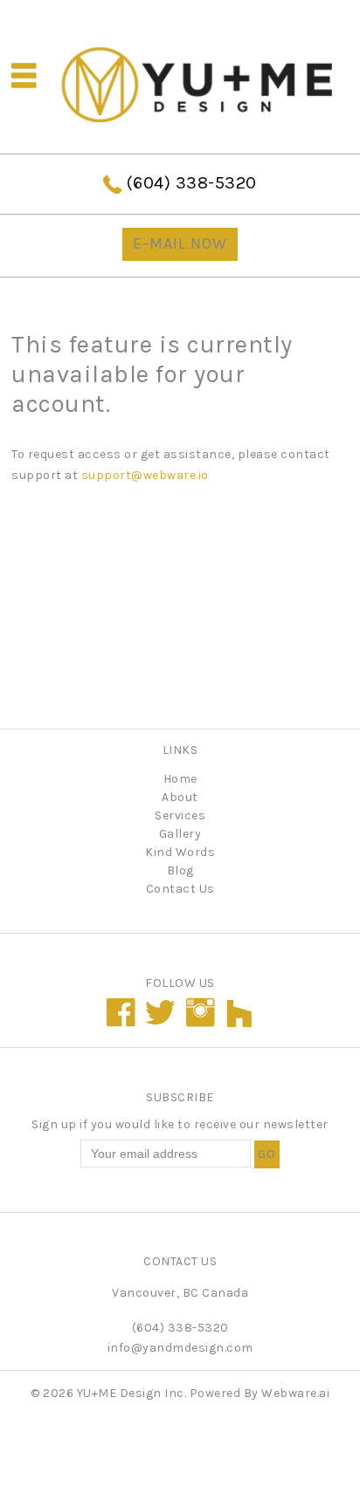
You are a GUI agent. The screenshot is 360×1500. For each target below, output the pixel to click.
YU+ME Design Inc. (132, 1393)
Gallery (180, 833)
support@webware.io (145, 475)
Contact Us (180, 888)
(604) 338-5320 (192, 183)
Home (180, 778)
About (180, 797)
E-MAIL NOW (180, 243)
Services (180, 815)
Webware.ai (295, 1393)
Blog (180, 870)
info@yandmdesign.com (180, 1347)
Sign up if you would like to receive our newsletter (180, 1124)
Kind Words (180, 852)
